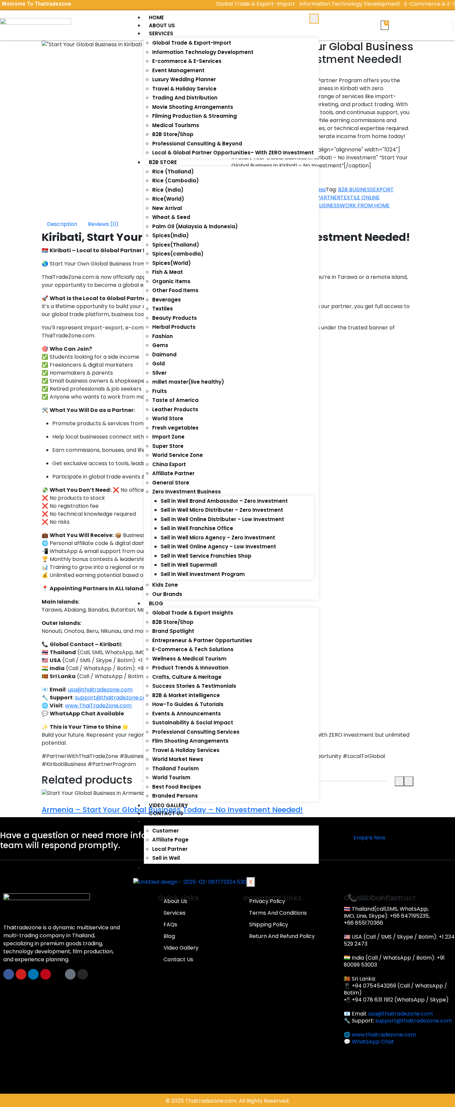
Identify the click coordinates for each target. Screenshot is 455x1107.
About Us (162, 25)
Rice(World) (168, 198)
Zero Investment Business (186, 491)
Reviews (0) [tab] (103, 224)
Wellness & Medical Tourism (189, 658)
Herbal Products (174, 326)
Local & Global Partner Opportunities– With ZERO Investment (233, 152)
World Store (167, 418)
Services (161, 33)
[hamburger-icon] (314, 19)
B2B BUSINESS (355, 189)
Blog (156, 603)
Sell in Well (166, 857)
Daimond (164, 354)
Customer (165, 830)
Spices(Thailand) (175, 244)
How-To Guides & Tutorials (188, 704)
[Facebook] (8, 974)
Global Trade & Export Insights (192, 612)
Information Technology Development (202, 52)
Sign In (158, 821)
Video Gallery (168, 805)
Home (156, 17)
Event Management (178, 70)
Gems (160, 345)
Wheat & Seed (171, 217)
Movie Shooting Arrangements (192, 106)
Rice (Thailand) (173, 171)
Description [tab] (62, 224)
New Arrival (167, 208)
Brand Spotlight (173, 631)
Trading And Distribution (185, 97)
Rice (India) (168, 189)
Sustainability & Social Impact (192, 722)
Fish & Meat (167, 272)
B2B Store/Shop (173, 134)
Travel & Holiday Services (186, 750)
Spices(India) (170, 235)
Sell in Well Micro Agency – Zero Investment (218, 537)
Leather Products (175, 409)
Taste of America (175, 400)
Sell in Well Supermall (189, 564)
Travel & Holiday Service (184, 88)
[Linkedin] (33, 974)
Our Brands (167, 594)
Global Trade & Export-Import (191, 42)
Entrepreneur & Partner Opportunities (202, 640)
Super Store (168, 446)
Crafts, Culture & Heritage (187, 676)
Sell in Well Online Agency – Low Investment (218, 546)
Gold (158, 363)
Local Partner (170, 848)
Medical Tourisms (175, 125)
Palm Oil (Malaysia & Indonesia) (195, 226)
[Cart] (385, 25)
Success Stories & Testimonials (194, 685)
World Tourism (171, 777)
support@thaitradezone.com (413, 1020)
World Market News (177, 759)
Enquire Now (369, 837)
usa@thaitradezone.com (400, 1013)
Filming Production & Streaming (194, 115)
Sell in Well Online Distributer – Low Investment (222, 519)
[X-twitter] (58, 974)
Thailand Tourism (175, 768)
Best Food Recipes (176, 786)
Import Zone (168, 436)
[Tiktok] (70, 974)
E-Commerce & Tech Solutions (192, 649)
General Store (170, 482)
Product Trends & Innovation (190, 667)
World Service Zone (177, 455)
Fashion (162, 336)
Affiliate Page (170, 839)
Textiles (162, 308)
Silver (159, 372)
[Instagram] (82, 974)
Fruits (159, 391)
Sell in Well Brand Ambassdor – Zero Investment (224, 500)
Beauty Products (174, 317)
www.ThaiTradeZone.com (98, 705)
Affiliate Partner (173, 473)
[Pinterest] (45, 974)
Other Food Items (175, 290)
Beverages (166, 299)
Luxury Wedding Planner (184, 79)
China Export (169, 464)
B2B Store (163, 162)
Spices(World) (171, 263)
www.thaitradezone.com (384, 1034)
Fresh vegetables (175, 427)
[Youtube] (21, 974)
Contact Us (166, 813)
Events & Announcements (186, 713)
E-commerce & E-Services (187, 61)
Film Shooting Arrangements (190, 740)
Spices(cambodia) (178, 253)
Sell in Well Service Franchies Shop (206, 555)
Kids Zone (165, 584)
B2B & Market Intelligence (186, 695)
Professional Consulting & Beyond (197, 143)
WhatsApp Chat (373, 1041)
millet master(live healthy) (188, 381)
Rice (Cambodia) (175, 180)
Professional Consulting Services (195, 731)
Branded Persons (175, 795)
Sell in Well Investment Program (203, 574)
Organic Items (171, 281)
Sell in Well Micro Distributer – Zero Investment (222, 509)
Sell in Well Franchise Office (197, 528)
